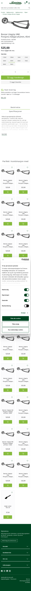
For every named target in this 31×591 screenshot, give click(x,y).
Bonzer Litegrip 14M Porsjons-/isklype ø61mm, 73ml (23, 182)
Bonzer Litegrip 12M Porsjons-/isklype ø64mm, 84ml (8, 213)
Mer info (3, 97)
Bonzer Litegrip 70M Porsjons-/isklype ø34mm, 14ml (8, 475)
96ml (11, 64)
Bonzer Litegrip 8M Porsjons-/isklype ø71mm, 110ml (7, 443)
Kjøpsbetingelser (5, 579)
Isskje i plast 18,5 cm (7, 506)
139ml (12, 57)
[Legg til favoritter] (12, 167)
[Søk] (29, 8)
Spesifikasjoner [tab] (15, 111)
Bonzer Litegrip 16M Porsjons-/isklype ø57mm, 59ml (8, 182)
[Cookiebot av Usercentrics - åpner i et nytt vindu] (22, 260)
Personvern (13, 579)
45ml (11, 60)
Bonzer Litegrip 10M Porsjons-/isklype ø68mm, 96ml (23, 213)
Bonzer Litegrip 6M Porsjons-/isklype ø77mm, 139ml (7, 411)
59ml (19, 61)
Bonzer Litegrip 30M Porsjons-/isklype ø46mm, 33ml (23, 348)
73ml (26, 61)
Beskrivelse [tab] (15, 107)
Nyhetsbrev (5, 531)
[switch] (26, 295)
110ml (4, 57)
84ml (4, 64)
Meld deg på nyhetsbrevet (9, 540)
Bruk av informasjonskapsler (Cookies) (25, 580)
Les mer (4, 134)
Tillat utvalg (15, 324)
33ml (4, 61)
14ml (19, 57)
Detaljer (23, 313)
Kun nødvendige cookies (15, 330)
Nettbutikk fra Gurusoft (7, 577)
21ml (26, 57)
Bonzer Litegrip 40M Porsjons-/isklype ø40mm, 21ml (23, 380)
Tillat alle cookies (15, 318)
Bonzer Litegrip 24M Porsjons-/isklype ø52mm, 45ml (23, 245)
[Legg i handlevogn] (7, 192)
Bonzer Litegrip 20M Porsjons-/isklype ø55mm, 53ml (8, 245)
